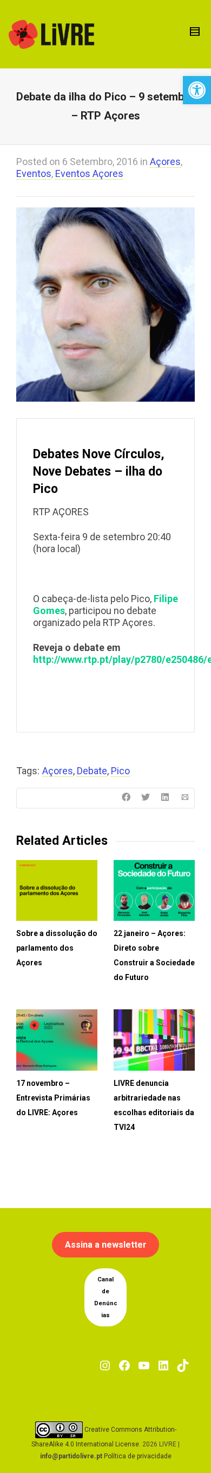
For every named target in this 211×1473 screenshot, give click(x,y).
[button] (197, 90)
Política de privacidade (138, 1456)
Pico (120, 770)
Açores (165, 161)
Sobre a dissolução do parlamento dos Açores (56, 948)
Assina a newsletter (106, 1245)
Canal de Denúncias (105, 1297)
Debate (92, 770)
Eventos (33, 173)
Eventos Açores (89, 173)
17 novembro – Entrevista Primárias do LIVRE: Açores (53, 1098)
